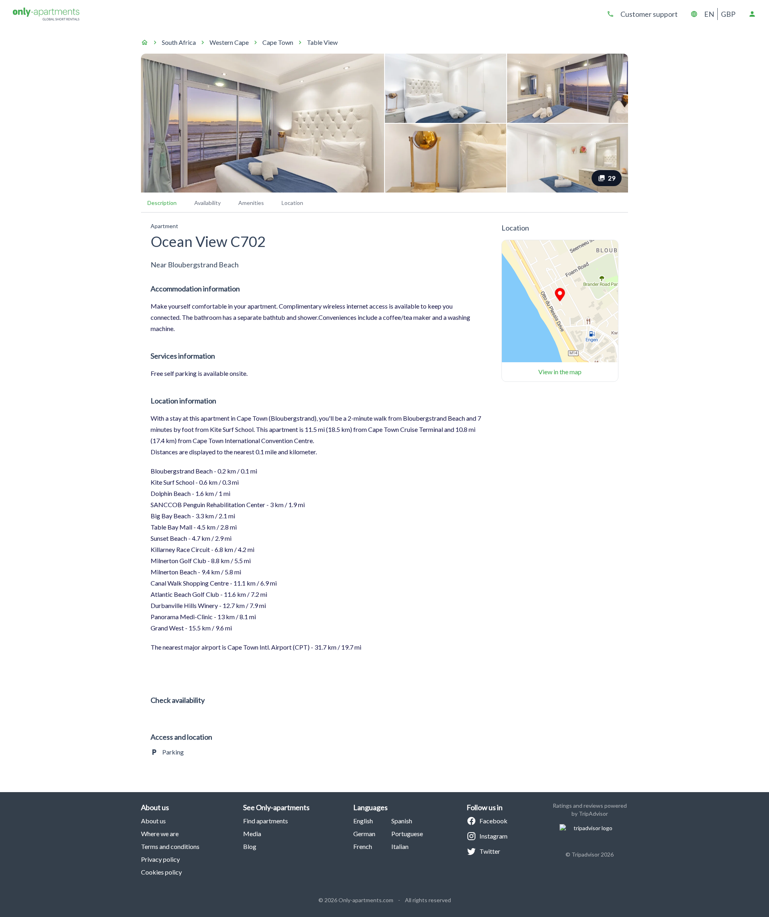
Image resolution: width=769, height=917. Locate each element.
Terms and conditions (170, 846)
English (363, 821)
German (364, 833)
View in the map (560, 371)
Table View (322, 42)
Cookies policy (161, 872)
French (362, 846)
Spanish (401, 821)
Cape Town (277, 42)
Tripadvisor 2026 (593, 854)
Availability (207, 202)
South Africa (179, 42)
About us (153, 821)
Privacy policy (160, 859)
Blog (249, 846)
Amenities (251, 202)
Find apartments (265, 821)
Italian (400, 846)
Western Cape (229, 42)
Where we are (160, 833)
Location (292, 202)
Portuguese (407, 833)
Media (252, 833)
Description (162, 202)
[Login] (752, 14)
